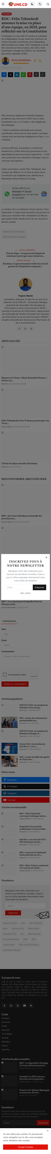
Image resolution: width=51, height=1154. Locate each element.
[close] (48, 1130)
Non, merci (25, 593)
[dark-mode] (32, 4)
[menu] (3, 4)
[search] (48, 4)
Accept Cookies (25, 1147)
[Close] (46, 557)
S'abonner (39, 587)
